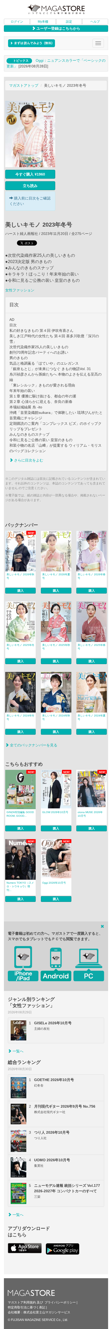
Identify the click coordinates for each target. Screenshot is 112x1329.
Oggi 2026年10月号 (54, 882)
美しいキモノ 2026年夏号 (56, 576)
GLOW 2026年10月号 (55, 812)
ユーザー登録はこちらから (57, 28)
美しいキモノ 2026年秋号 (20, 576)
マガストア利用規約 (22, 1302)
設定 (69, 21)
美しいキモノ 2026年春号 (91, 576)
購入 (20, 590)
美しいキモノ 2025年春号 (91, 647)
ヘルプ (95, 21)
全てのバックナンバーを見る (33, 745)
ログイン (17, 21)
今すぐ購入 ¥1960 (30, 174)
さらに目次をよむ (28, 460)
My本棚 (43, 21)
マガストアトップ (23, 85)
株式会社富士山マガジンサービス (46, 1312)
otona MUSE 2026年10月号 (90, 814)
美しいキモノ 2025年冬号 (20, 647)
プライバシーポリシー (60, 1302)
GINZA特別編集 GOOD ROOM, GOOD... (20, 814)
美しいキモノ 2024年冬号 (20, 717)
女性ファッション (19, 290)
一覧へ (17, 1051)
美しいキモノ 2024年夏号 (91, 717)
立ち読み (30, 186)
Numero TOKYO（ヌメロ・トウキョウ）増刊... (20, 886)
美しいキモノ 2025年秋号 (56, 647)
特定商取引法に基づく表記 (26, 1307)
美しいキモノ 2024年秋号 (56, 717)
